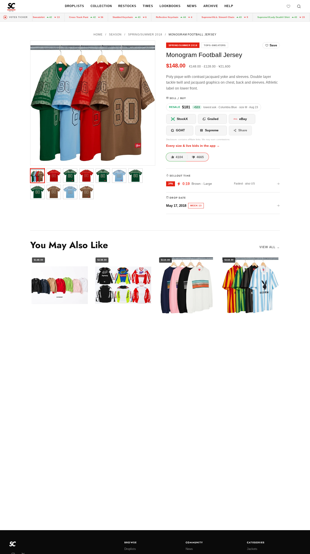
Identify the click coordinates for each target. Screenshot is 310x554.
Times (148, 6)
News (192, 6)
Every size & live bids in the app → (193, 145)
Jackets (252, 549)
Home (98, 34)
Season (115, 34)
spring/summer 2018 (145, 34)
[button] (92, 103)
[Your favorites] (288, 6)
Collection (101, 6)
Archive (210, 6)
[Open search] (299, 6)
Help (228, 6)
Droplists (74, 6)
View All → (269, 247)
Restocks (127, 6)
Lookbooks (170, 6)
